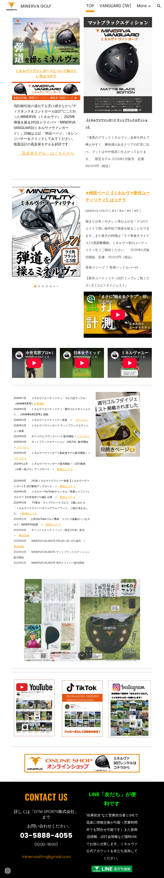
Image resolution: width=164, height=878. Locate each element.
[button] (159, 6)
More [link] (142, 6)
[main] (46, 73)
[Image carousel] (46, 236)
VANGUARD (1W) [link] (115, 6)
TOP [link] (90, 6)
